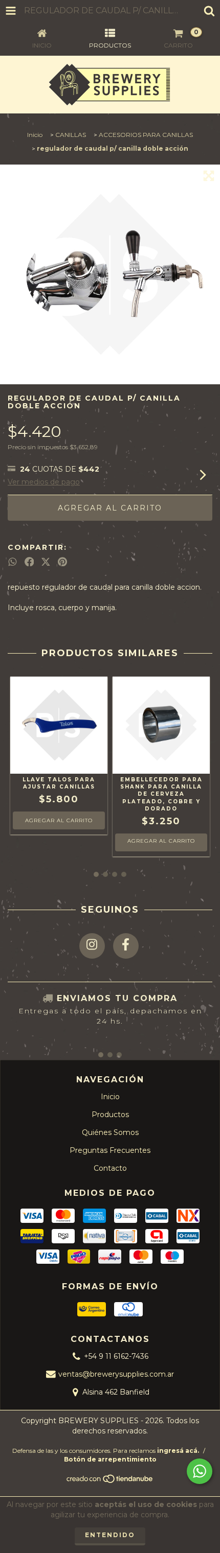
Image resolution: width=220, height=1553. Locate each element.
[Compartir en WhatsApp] (12, 562)
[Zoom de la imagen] (208, 175)
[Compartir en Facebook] (29, 562)
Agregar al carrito (161, 841)
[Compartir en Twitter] (46, 562)
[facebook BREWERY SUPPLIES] (126, 946)
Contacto (110, 1168)
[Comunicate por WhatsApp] (199, 1471)
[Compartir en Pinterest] (62, 562)
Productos (110, 1114)
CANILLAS (70, 134)
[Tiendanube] (110, 1482)
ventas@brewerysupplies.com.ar (116, 1374)
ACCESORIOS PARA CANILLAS (146, 134)
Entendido (110, 1535)
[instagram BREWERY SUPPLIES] (92, 946)
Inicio (34, 134)
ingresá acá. (178, 1450)
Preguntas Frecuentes (110, 1150)
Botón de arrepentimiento (110, 1459)
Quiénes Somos (110, 1132)
